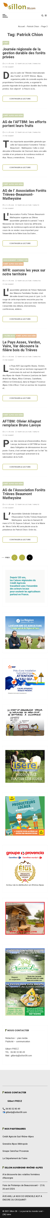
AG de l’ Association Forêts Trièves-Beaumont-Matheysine (24, 194)
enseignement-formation (15, 260)
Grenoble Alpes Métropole (15, 1144)
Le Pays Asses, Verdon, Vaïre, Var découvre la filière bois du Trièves (22, 346)
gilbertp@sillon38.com (16, 1112)
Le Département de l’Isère (15, 1158)
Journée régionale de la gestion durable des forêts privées (24, 53)
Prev (7, 557)
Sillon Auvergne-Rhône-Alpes (24, 1167)
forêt (6, 43)
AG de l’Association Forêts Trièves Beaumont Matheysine (24, 494)
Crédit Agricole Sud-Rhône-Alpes (18, 1136)
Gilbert (11, 67)
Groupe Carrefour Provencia (16, 1151)
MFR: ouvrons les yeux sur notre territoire (24, 272)
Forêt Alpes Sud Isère (13, 115)
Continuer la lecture (20, 98)
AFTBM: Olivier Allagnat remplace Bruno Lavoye (22, 423)
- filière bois (9, 336)
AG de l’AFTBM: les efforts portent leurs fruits (24, 124)
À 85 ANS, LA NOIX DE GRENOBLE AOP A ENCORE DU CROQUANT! (22, 1198)
